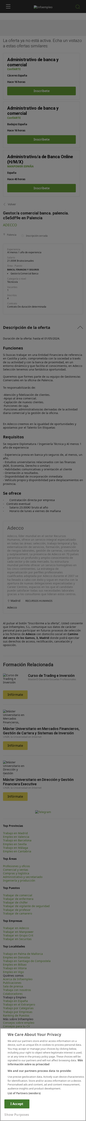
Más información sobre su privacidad (45, 1062)
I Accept (16, 1104)
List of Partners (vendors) (24, 1093)
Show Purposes (16, 1114)
